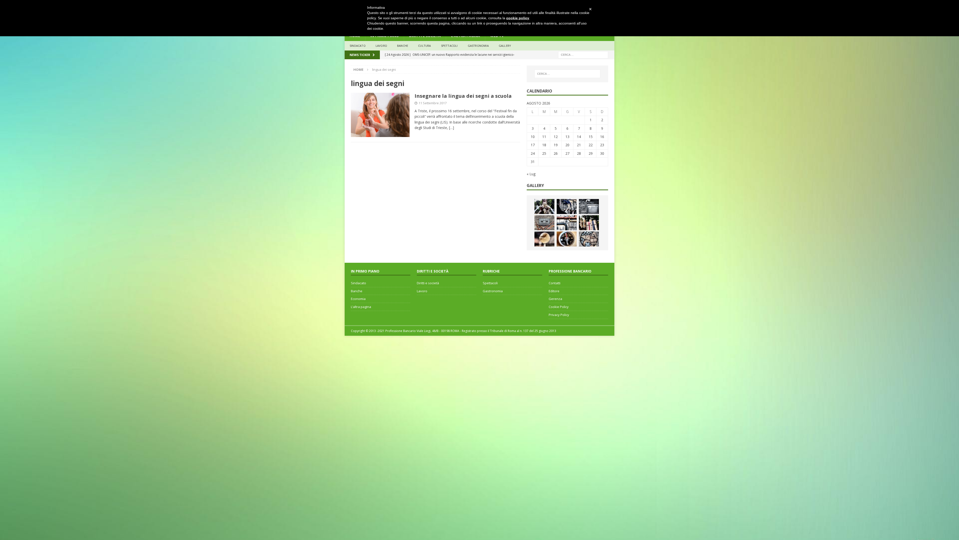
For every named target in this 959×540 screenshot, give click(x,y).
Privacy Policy (559, 314)
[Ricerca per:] (583, 54)
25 (544, 153)
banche (402, 46)
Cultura (424, 46)
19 (556, 144)
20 (567, 144)
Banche (356, 291)
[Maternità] (544, 206)
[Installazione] (567, 222)
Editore (554, 291)
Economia (358, 298)
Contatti (554, 283)
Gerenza (555, 298)
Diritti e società (428, 283)
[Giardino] (589, 222)
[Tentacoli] (567, 206)
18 (544, 144)
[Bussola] (567, 239)
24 (533, 153)
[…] (451, 127)
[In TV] (589, 206)
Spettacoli (449, 46)
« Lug (531, 174)
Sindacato (358, 283)
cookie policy (517, 18)
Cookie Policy (559, 306)
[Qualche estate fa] (544, 222)
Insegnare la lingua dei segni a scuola (463, 95)
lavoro (381, 46)
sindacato (358, 46)
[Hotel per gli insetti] (589, 239)
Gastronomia (478, 46)
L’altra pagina (361, 306)
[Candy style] (544, 239)
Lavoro (422, 291)
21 (579, 144)
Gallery (505, 46)
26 (556, 153)
